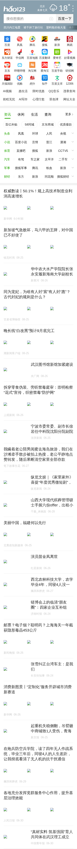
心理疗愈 (38, 99)
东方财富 (7, 57)
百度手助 (57, 70)
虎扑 (32, 83)
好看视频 (69, 57)
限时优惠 (38, 91)
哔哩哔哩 (19, 70)
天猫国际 (7, 83)
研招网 (69, 70)
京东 (7, 70)
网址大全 (69, 99)
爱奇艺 (57, 57)
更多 (68, 114)
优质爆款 (66, 124)
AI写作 (23, 99)
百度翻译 (44, 57)
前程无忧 (9, 99)
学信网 (20, 57)
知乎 (44, 83)
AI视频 (7, 91)
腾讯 (32, 44)
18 (63, 8)
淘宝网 (32, 70)
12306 (69, 83)
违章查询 (69, 91)
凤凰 (19, 44)
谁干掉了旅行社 (33, 27)
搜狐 (44, 44)
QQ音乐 (54, 91)
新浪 (57, 44)
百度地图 (32, 57)
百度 (7, 44)
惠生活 (23, 91)
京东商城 (48, 124)
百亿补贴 (11, 124)
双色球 (53, 99)
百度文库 (57, 83)
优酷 (19, 83)
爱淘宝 (45, 70)
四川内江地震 (12, 27)
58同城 (29, 124)
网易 (70, 44)
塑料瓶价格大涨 (56, 27)
